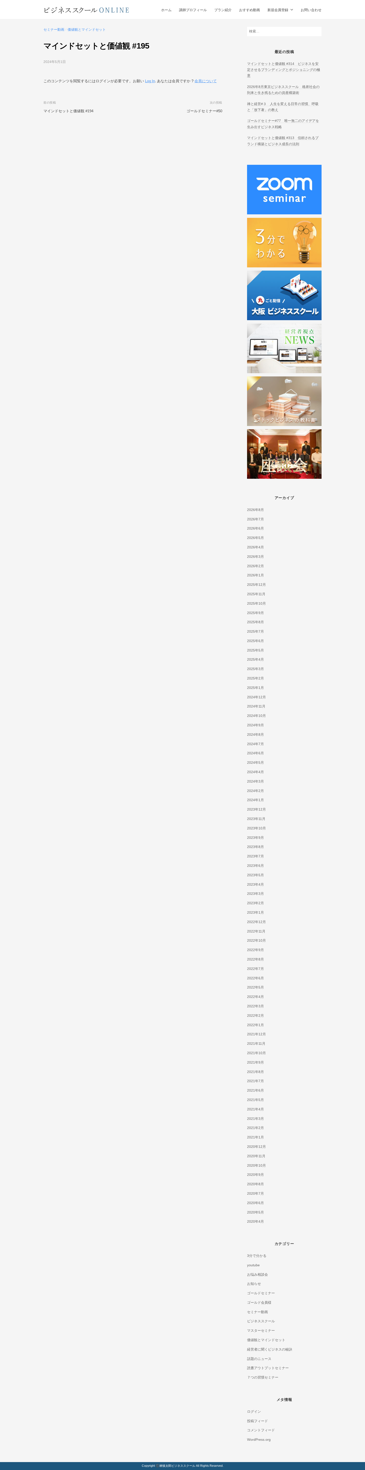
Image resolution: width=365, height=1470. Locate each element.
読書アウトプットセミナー (268, 1368)
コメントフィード (261, 1430)
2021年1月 (255, 1137)
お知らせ (254, 1284)
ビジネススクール (261, 1321)
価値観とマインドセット (87, 29)
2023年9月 (255, 838)
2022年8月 (255, 959)
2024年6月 (255, 753)
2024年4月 (255, 772)
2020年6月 (255, 1203)
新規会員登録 (277, 10)
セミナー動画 (53, 29)
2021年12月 (256, 1034)
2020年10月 (256, 1165)
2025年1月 (255, 688)
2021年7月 (255, 1081)
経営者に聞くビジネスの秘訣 (269, 1349)
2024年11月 (256, 706)
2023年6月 (255, 866)
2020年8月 (255, 1184)
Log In (150, 81)
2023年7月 (255, 856)
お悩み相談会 (257, 1274)
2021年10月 (256, 1053)
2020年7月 (255, 1193)
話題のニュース (259, 1359)
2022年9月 (255, 950)
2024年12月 (256, 697)
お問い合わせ (311, 10)
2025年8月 (255, 622)
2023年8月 (255, 847)
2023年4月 (255, 884)
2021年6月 (255, 1090)
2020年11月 (256, 1156)
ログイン (254, 1411)
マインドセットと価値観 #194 (68, 111)
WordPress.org (259, 1440)
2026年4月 (255, 547)
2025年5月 (255, 650)
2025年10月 (256, 603)
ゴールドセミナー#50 (204, 111)
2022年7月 (255, 969)
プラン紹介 (223, 10)
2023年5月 (255, 875)
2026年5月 (255, 538)
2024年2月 (255, 791)
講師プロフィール (193, 10)
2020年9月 (255, 1175)
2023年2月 (255, 903)
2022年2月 (255, 1016)
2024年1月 (255, 800)
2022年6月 (255, 978)
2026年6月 (255, 528)
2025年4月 (255, 659)
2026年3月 (255, 557)
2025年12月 (256, 585)
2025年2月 (255, 678)
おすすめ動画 (249, 10)
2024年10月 (256, 716)
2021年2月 (255, 1128)
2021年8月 (255, 1072)
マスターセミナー (261, 1330)
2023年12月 (256, 809)
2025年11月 (256, 594)
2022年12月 (256, 922)
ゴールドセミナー (261, 1293)
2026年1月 (255, 575)
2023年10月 (256, 828)
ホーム (166, 10)
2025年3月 (255, 669)
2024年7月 (255, 744)
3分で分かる (256, 1256)
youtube (253, 1265)
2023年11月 (256, 819)
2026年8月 (255, 510)
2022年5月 (255, 987)
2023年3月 (255, 894)
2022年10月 (256, 940)
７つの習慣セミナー (262, 1377)
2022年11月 (256, 931)
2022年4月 (255, 997)
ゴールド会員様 (259, 1302)
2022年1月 (255, 1025)
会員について (205, 81)
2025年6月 (255, 641)
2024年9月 (255, 725)
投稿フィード (257, 1421)
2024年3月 (255, 781)
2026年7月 (255, 519)
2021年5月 (255, 1100)
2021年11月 (256, 1044)
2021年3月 (255, 1119)
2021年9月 (255, 1062)
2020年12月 (256, 1147)
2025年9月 (255, 613)
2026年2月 (255, 566)
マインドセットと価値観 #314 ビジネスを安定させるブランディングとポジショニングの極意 (283, 70)
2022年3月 (255, 1006)
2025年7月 (255, 631)
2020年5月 (255, 1212)
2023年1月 (255, 912)
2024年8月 (255, 734)
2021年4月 (255, 1109)
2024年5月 (255, 762)
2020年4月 (255, 1221)
